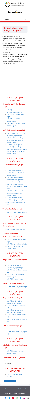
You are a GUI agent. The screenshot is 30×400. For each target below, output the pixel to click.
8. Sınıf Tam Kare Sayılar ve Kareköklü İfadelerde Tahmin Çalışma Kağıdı (15, 173)
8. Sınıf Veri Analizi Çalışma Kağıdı (16, 212)
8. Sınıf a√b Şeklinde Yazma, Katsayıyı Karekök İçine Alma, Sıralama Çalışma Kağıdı (15, 180)
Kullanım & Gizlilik (16, 389)
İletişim (25, 389)
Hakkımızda (6, 389)
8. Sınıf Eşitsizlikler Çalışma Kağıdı (16, 287)
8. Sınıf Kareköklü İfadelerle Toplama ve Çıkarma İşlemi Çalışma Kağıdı (14, 193)
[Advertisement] (15, 80)
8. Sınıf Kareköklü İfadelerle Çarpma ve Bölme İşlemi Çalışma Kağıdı (16, 186)
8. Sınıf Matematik (10, 381)
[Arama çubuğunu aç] (26, 19)
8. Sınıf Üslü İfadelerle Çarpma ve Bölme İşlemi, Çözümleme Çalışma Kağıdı (16, 140)
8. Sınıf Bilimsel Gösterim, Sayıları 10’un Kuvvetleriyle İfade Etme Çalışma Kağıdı (16, 151)
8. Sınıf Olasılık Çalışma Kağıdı (15, 229)
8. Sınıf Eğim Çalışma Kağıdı (14, 279)
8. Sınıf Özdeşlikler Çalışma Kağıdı (16, 244)
